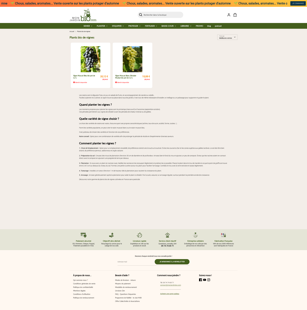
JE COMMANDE (298, 3)
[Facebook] (200, 279)
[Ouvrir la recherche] (140, 14)
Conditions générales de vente (84, 284)
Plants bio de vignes (83, 31)
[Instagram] (208, 279)
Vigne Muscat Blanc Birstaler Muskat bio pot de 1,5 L (125, 77)
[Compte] (228, 14)
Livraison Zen (120, 291)
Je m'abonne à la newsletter (172, 262)
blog (209, 26)
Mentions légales (79, 291)
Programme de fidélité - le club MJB (128, 298)
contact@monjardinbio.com (170, 285)
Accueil (72, 31)
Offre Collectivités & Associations (127, 301)
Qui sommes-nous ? (80, 280)
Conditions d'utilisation (81, 294)
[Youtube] (204, 279)
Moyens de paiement (123, 284)
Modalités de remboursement (126, 287)
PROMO (199, 26)
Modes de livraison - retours (125, 280)
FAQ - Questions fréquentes (125, 294)
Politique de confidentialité (83, 287)
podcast (218, 26)
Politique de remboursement (83, 298)
